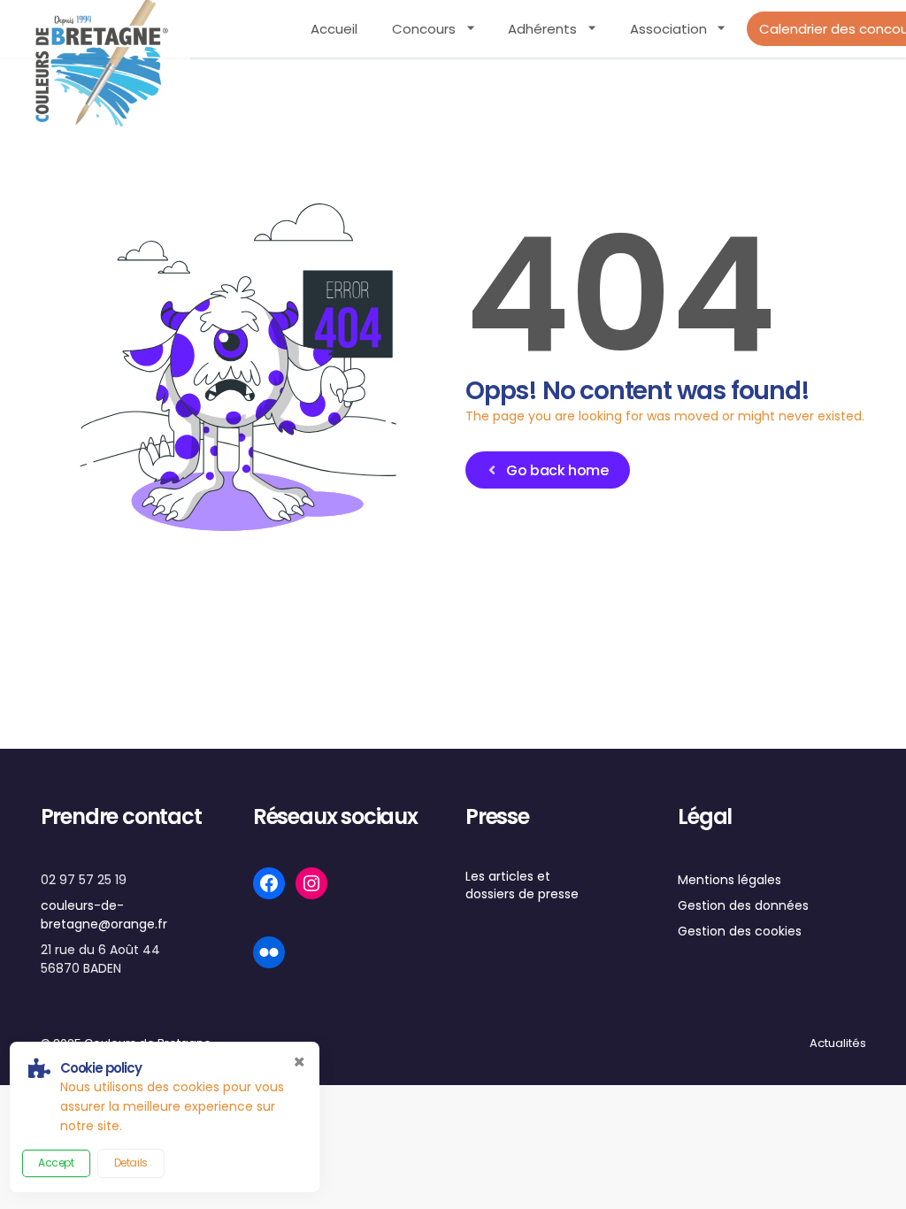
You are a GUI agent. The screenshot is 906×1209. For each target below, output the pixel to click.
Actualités (838, 1043)
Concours (424, 28)
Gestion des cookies (740, 931)
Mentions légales (729, 880)
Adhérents (542, 28)
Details (131, 1162)
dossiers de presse (522, 894)
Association (668, 28)
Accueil (334, 28)
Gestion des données (743, 905)
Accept (56, 1162)
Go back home (557, 470)
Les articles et (507, 876)
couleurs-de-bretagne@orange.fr (104, 915)
